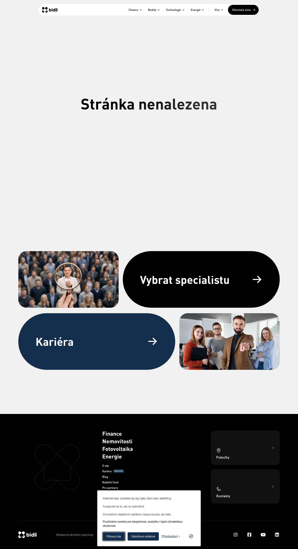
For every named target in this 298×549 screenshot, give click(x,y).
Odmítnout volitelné (143, 536)
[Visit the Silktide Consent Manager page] (191, 536)
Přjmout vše (114, 536)
